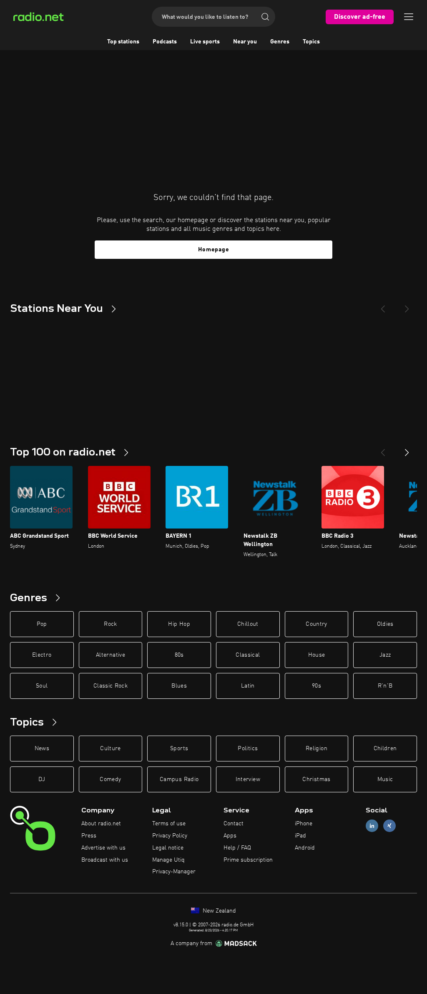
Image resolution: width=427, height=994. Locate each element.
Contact (234, 824)
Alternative (110, 655)
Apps (230, 836)
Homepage (213, 250)
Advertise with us (103, 848)
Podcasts (165, 42)
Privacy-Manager (174, 872)
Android (305, 848)
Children (385, 748)
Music (385, 779)
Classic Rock (110, 686)
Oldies (385, 624)
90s (316, 686)
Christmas (316, 779)
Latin (248, 686)
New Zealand (218, 911)
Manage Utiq (168, 860)
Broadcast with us (104, 860)
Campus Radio (179, 779)
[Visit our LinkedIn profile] (372, 826)
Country (316, 624)
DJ (41, 779)
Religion (316, 748)
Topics (311, 42)
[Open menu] (409, 17)
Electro (41, 655)
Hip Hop (179, 624)
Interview (248, 779)
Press (88, 836)
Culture (110, 748)
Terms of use (169, 824)
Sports (179, 748)
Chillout (248, 624)
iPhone (303, 824)
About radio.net (101, 824)
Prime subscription (248, 860)
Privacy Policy (169, 836)
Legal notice (167, 848)
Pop (42, 624)
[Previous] (383, 306)
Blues (179, 686)
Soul (42, 686)
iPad (300, 836)
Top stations (123, 42)
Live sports (205, 42)
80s (179, 655)
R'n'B (385, 686)
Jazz (385, 655)
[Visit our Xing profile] (389, 826)
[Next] (407, 306)
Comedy (110, 779)
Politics (248, 748)
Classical (248, 655)
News (42, 748)
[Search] (265, 17)
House (316, 655)
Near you (245, 42)
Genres (279, 42)
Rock (110, 624)
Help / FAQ (237, 848)
